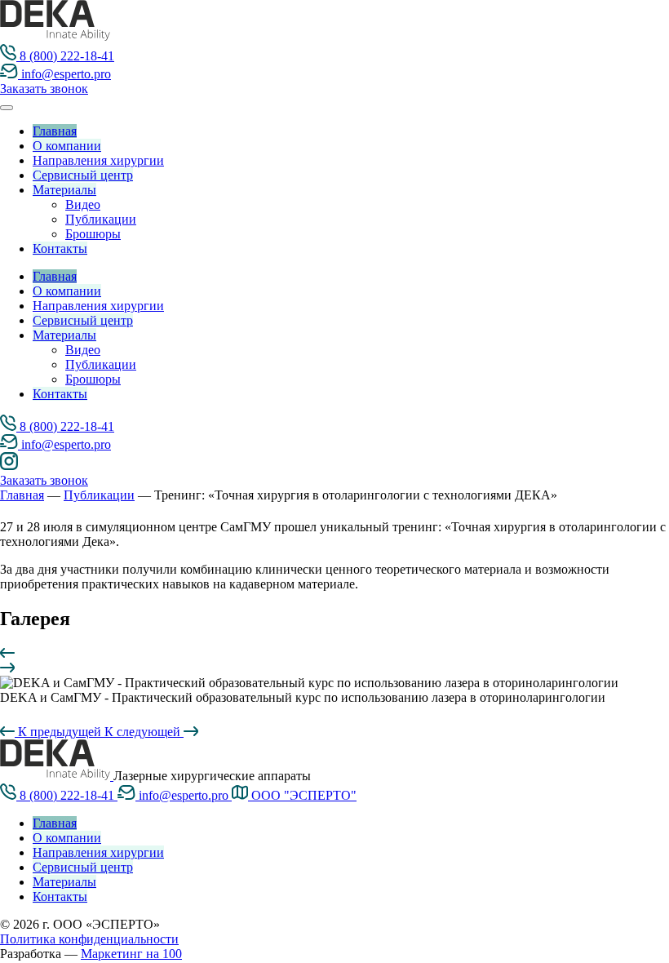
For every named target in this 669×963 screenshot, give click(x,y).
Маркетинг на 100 (131, 954)
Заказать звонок (44, 88)
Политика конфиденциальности (89, 939)
